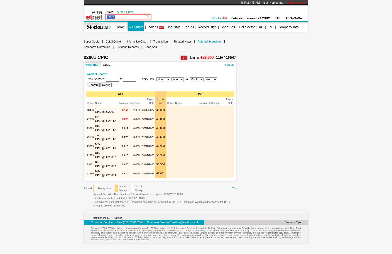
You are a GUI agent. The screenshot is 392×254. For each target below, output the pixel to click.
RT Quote (136, 27)
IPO (271, 27)
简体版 (256, 2)
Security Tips (293, 222)
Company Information (97, 47)
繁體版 (245, 2)
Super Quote (125, 12)
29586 (90, 137)
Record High (207, 27)
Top (234, 188)
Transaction (160, 41)
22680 (90, 173)
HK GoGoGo (293, 18)
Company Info (288, 27)
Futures (236, 18)
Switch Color (295, 2)
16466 (90, 110)
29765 (90, 146)
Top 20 (189, 27)
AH (261, 27)
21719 (90, 155)
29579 (90, 128)
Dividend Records (127, 47)
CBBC (107, 64)
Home (120, 27)
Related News (182, 41)
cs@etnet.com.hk (187, 222)
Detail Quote (113, 41)
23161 (90, 164)
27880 (90, 119)
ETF (277, 18)
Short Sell (227, 27)
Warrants (92, 64)
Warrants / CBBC (258, 18)
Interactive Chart (137, 41)
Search (229, 64)
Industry (174, 27)
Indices (152, 27)
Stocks (216, 18)
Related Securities (209, 41)
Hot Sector (247, 27)
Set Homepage (273, 2)
